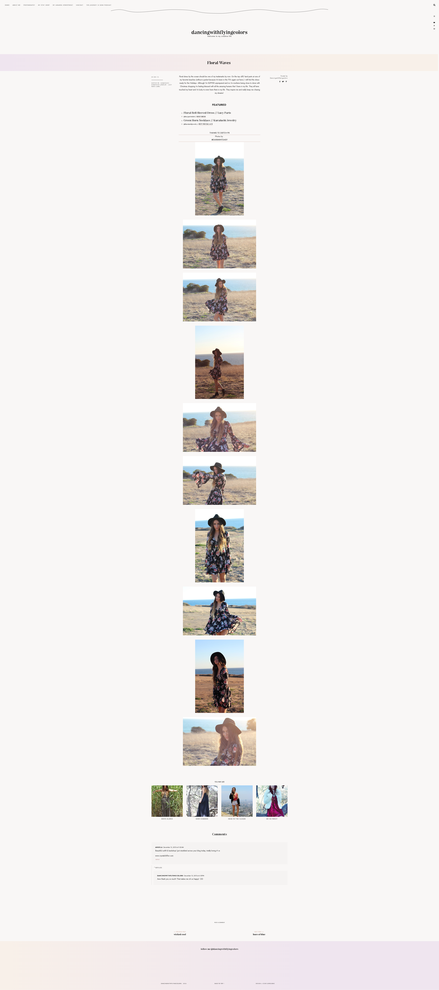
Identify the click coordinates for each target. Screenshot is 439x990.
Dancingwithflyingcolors (279, 78)
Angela (158, 847)
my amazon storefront (63, 5)
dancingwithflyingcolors (219, 32)
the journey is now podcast (98, 5)
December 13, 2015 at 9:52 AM (173, 847)
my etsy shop (44, 5)
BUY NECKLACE (206, 124)
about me (16, 5)
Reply (158, 859)
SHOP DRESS (201, 116)
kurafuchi (165, 83)
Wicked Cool (180, 934)
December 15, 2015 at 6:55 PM (194, 876)
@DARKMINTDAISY (220, 139)
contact (79, 5)
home (7, 5)
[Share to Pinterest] (286, 82)
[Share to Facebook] (280, 82)
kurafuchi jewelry (159, 85)
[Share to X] (283, 82)
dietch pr (155, 83)
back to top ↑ (220, 983)
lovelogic (271, 983)
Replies (158, 868)
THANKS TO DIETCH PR (220, 133)
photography (29, 5)
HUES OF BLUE (259, 934)
